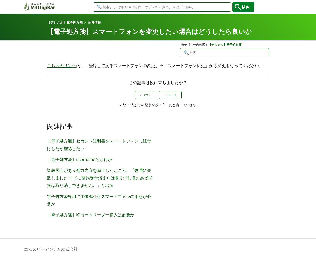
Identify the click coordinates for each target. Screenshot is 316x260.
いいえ (172, 95)
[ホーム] (39, 9)
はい (147, 95)
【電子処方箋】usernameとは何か (79, 159)
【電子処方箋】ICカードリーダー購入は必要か (90, 214)
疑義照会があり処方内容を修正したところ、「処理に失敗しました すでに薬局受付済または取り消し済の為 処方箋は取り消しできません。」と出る (100, 178)
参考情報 (94, 22)
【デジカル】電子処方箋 (65, 22)
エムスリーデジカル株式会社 (51, 249)
